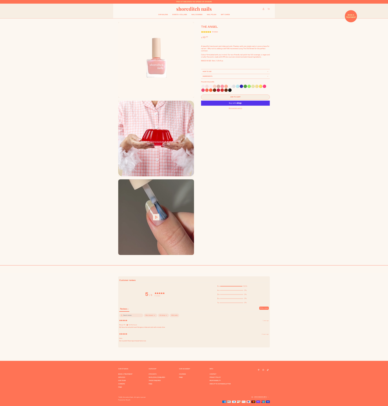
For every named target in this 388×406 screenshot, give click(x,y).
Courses (182, 374)
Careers (121, 384)
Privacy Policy (215, 377)
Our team (122, 380)
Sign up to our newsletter (220, 384)
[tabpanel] (194, 328)
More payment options (235, 108)
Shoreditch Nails (128, 397)
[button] (203, 86)
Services (121, 377)
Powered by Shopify (124, 400)
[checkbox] (174, 315)
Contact (213, 374)
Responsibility (215, 380)
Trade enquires (155, 380)
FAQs (120, 387)
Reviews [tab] (124, 309)
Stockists (153, 374)
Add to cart (235, 97)
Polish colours (207, 82)
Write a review (264, 308)
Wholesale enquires (157, 377)
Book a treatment (125, 374)
